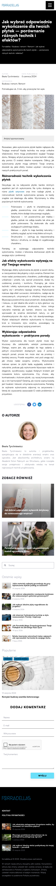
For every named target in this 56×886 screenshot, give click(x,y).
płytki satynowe (16, 191)
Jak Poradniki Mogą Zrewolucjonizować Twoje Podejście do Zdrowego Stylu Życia (32, 626)
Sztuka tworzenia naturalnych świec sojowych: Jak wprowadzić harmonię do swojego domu (32, 637)
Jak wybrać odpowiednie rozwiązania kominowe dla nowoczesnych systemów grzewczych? (33, 595)
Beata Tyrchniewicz (10, 76)
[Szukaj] (5, 565)
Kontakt (6, 811)
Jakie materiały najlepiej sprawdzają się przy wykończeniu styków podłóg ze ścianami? (31, 584)
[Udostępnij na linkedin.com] (40, 404)
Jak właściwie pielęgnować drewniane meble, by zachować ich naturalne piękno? (33, 825)
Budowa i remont (9, 83)
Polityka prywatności (13, 815)
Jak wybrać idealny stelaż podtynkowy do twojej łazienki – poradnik (33, 846)
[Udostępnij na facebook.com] (29, 404)
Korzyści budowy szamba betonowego (20, 696)
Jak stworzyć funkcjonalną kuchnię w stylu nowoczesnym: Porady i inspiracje (30, 616)
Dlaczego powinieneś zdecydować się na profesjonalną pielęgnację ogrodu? (29, 836)
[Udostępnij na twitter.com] (34, 404)
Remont (21, 83)
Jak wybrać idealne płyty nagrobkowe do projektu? (30, 605)
